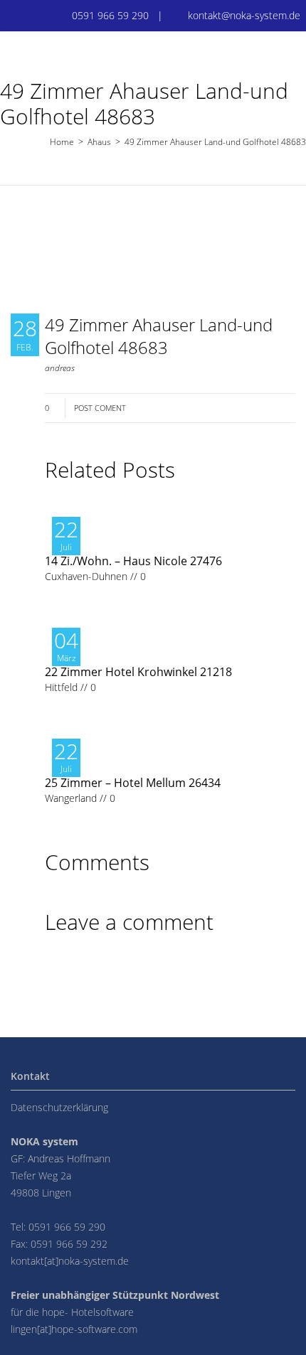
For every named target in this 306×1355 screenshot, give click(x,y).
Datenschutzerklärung (59, 1107)
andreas (60, 368)
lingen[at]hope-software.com (74, 1329)
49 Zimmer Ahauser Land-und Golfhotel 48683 (159, 336)
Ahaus (99, 142)
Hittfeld (61, 687)
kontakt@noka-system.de (244, 15)
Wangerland (71, 798)
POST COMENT (100, 407)
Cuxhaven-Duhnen (86, 576)
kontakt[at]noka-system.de (70, 1261)
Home (62, 142)
